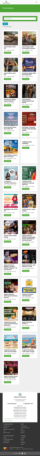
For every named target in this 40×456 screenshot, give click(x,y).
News (22, 429)
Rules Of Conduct (6, 432)
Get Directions (12, 403)
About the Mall (23, 426)
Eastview (5, 437)
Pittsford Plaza (6, 442)
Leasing (22, 444)
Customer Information (25, 427)
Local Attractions (6, 426)
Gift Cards (23, 430)
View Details (7, 52)
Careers (22, 440)
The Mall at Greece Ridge (8, 439)
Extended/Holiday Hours (8, 420)
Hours (4, 430)
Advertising (23, 442)
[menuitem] (11, 426)
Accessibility (11, 448)
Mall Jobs (22, 432)
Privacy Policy (17, 448)
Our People (23, 437)
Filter (5, 24)
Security (22, 439)
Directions (5, 427)
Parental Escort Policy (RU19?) (8, 429)
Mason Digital (30, 448)
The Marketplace (6, 440)
